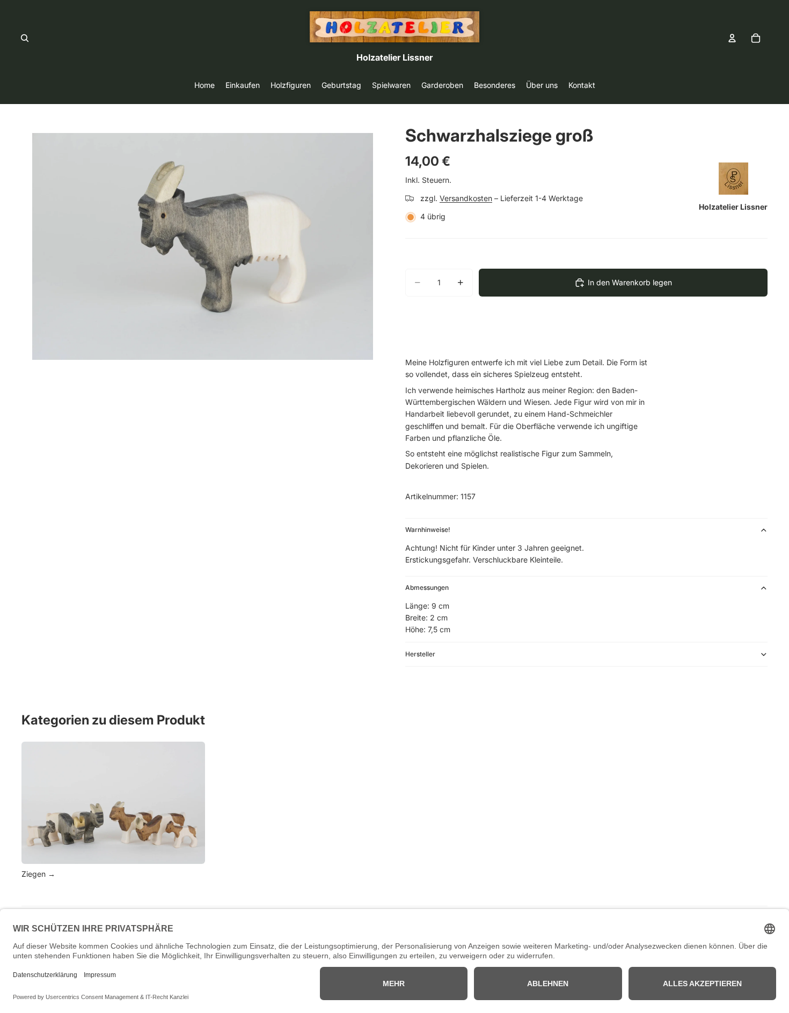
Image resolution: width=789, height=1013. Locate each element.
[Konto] (732, 38)
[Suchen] (24, 38)
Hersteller (420, 654)
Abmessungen (427, 587)
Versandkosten (466, 198)
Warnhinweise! (427, 530)
